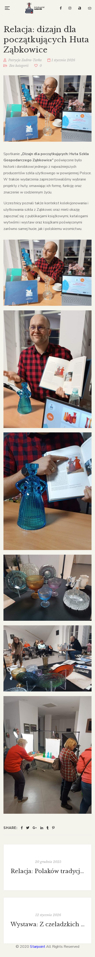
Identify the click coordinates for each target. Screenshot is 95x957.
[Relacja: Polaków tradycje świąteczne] (47, 867)
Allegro (79, 8)
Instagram (69, 8)
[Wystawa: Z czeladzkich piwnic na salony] (47, 920)
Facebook (61, 8)
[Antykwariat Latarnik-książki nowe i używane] (35, 8)
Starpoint (37, 946)
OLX (90, 8)
